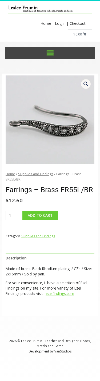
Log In (60, 23)
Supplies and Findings (35, 174)
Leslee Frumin (31, 341)
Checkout (77, 23)
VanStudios (63, 351)
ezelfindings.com (60, 293)
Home (46, 23)
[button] (50, 53)
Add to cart (40, 215)
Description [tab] (16, 257)
